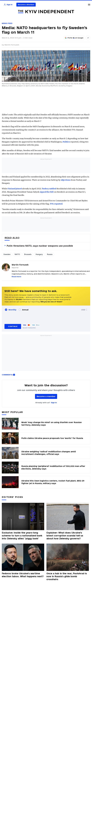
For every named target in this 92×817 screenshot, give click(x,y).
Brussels (27, 254)
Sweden (6, 254)
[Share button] (88, 38)
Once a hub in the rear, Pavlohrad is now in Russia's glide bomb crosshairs (66, 576)
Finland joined (15, 188)
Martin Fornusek (11, 45)
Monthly (12, 310)
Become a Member (26, 5)
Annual (25, 310)
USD (83, 310)
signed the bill (47, 192)
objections (66, 180)
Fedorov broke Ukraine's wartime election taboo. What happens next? (23, 575)
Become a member (46, 396)
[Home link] (46, 11)
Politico (66, 142)
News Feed (7, 23)
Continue (12, 326)
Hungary (39, 254)
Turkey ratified (49, 188)
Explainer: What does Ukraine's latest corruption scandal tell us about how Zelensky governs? (64, 535)
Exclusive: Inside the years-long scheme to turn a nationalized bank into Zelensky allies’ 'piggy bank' (22, 535)
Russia (49, 254)
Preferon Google (75, 38)
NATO (17, 254)
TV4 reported (56, 204)
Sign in (54, 403)
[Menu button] (89, 4)
